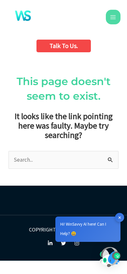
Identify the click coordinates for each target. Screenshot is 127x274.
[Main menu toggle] (113, 17)
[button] (63, 46)
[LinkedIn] (50, 243)
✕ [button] (119, 217)
